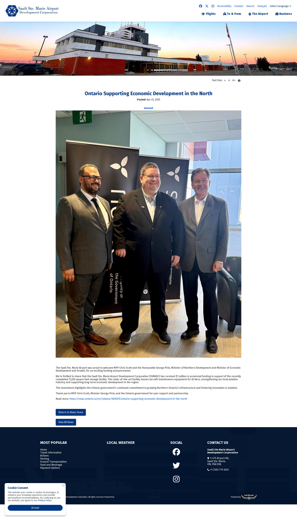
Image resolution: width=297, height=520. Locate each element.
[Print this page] (239, 80)
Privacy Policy (45, 500)
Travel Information (51, 452)
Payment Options (50, 467)
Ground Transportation (53, 461)
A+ (233, 80)
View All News (65, 422)
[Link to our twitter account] (207, 6)
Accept (35, 507)
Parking (44, 458)
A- (225, 80)
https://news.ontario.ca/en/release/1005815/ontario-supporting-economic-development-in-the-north (128, 398)
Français (262, 6)
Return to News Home (70, 412)
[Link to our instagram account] (213, 6)
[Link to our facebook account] (201, 6)
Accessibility (224, 6)
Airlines (44, 455)
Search (250, 6)
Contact (238, 6)
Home (43, 449)
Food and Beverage (51, 464)
